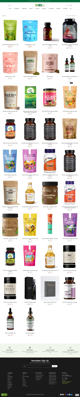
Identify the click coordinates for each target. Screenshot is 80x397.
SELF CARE (37, 8)
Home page (37, 379)
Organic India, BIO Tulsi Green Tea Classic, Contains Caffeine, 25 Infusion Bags (30, 112)
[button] (14, 373)
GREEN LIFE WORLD (32, 394)
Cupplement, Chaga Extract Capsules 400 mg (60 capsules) (10, 207)
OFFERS (10, 8)
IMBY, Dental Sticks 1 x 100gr (30, 44)
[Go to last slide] (2, 1)
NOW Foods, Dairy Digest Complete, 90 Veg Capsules (49, 175)
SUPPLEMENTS (16, 8)
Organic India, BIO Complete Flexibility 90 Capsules (10, 271)
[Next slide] (77, 1)
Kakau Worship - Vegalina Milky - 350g (50, 206)
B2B (70, 8)
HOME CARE (44, 8)
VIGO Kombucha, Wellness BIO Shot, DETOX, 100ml (50, 45)
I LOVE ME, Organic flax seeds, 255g (10, 174)
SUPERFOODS (24, 8)
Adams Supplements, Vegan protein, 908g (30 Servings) (70, 45)
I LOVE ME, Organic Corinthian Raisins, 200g (69, 238)
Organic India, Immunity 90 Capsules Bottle (10, 143)
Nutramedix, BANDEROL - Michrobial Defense (70, 76)
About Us (24, 381)
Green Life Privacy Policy (40, 375)
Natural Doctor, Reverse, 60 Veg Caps (69, 270)
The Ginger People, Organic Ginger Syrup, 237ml (30, 206)
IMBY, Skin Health (50, 76)
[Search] (67, 5)
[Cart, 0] (71, 5)
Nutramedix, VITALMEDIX (30, 333)
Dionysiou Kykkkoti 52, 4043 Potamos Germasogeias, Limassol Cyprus (66, 382)
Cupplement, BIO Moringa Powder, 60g (30, 76)
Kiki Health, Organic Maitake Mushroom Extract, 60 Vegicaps (50, 144)
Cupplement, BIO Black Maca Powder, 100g (10, 111)
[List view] (65, 16)
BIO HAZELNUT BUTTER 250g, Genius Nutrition (50, 111)
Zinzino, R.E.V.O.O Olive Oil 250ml (30, 302)
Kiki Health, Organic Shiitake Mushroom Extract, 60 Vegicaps (70, 175)
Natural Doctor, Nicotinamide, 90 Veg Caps (69, 302)
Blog (23, 378)
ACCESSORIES (51, 8)
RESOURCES (65, 8)
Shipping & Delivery (39, 376)
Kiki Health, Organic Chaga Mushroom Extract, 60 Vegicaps (30, 144)
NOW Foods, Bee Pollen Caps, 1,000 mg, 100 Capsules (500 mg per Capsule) (70, 207)
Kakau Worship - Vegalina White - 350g (10, 238)
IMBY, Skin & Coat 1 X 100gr (10, 76)
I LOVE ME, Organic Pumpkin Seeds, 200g (70, 111)
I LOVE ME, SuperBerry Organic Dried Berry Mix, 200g (30, 175)
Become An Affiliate (26, 376)
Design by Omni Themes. (40, 394)
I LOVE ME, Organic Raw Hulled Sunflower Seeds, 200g (30, 239)
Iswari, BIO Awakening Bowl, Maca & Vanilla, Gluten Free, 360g (69, 144)
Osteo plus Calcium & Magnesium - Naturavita (50, 238)
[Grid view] (67, 16)
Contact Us (24, 382)
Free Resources (25, 385)
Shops (24, 375)
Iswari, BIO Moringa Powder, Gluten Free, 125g (10, 44)
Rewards (24, 384)
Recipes (24, 379)
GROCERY (31, 8)
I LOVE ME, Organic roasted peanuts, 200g (30, 270)
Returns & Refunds (39, 378)
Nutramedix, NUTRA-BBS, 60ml (10, 333)
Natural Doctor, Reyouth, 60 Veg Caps (10, 302)
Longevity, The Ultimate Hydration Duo (49, 302)
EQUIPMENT (58, 8)
